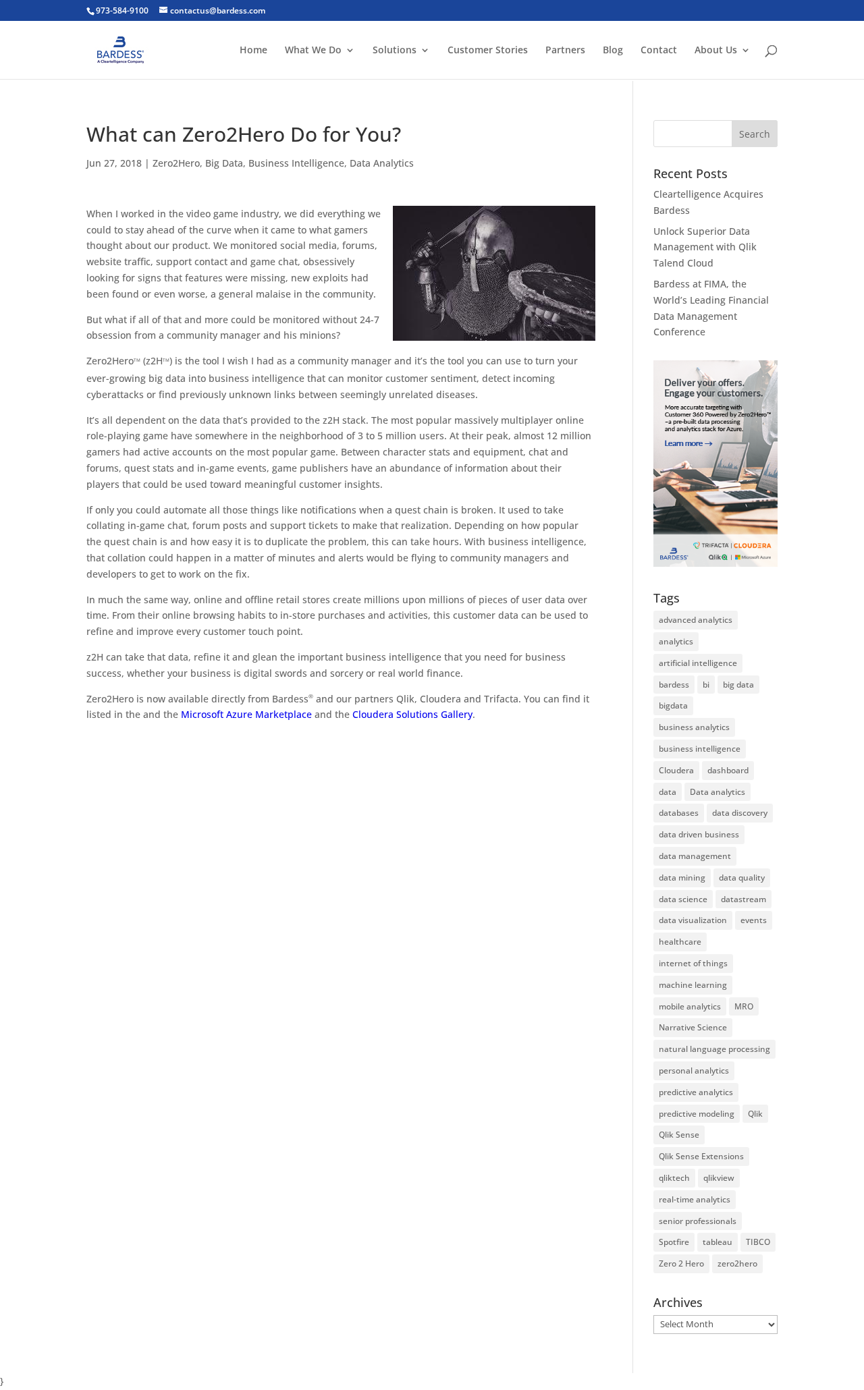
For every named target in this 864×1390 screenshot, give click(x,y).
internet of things (693, 963)
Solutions (394, 50)
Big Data (224, 163)
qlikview (718, 1178)
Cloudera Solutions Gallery (412, 714)
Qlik (755, 1113)
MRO (743, 1006)
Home (253, 50)
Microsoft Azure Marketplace (246, 714)
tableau (717, 1242)
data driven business (699, 834)
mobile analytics (690, 1006)
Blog (613, 50)
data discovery (739, 812)
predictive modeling (696, 1113)
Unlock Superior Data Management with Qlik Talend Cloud (705, 247)
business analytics (694, 727)
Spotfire (674, 1242)
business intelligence (699, 748)
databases (679, 812)
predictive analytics (696, 1092)
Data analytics (717, 792)
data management (695, 856)
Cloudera (676, 770)
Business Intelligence (296, 163)
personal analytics (694, 1070)
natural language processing (714, 1049)
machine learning (693, 985)
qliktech (674, 1178)
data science (683, 899)
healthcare (680, 941)
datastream (743, 899)
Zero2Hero (176, 163)
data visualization (693, 920)
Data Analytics (382, 163)
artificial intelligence (698, 663)
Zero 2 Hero (681, 1263)
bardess (674, 684)
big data (738, 684)
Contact (659, 50)
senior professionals (697, 1221)
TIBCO (758, 1242)
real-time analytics (694, 1199)
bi (706, 684)
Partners (565, 50)
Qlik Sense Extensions (701, 1156)
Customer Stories (488, 50)
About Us (716, 50)
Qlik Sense (679, 1134)
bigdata (673, 705)
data (667, 792)
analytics (676, 641)
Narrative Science (693, 1027)
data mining (682, 877)
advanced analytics (695, 620)
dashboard (728, 770)
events (753, 920)
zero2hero (737, 1263)
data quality (742, 877)
